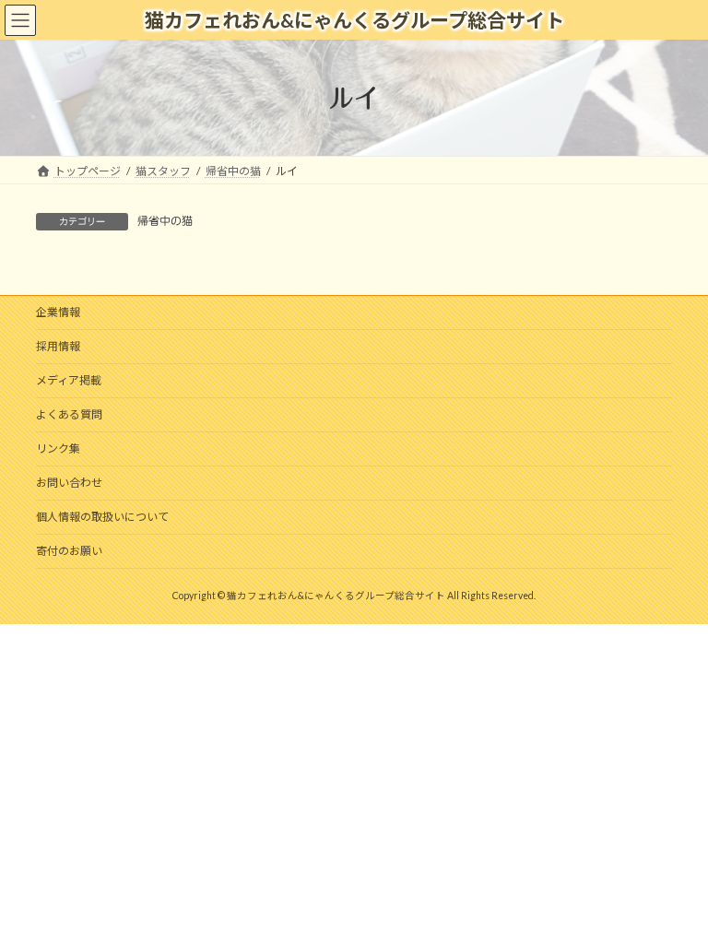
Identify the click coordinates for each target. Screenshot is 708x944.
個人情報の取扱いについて (102, 517)
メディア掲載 (68, 380)
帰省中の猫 (165, 220)
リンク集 (58, 448)
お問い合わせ (69, 483)
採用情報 (58, 346)
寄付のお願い (69, 551)
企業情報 (58, 312)
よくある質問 (69, 414)
